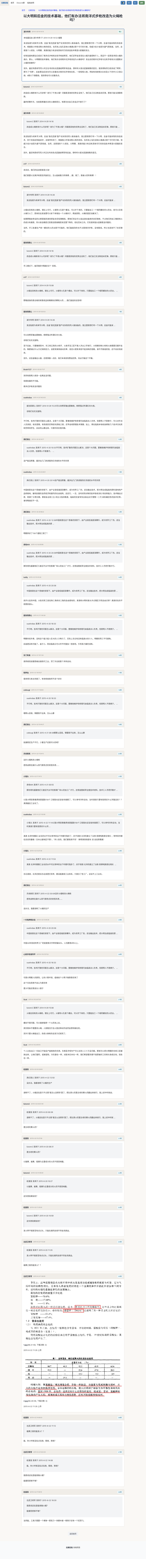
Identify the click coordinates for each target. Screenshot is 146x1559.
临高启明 (30, 3)
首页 (12, 3)
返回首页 (73, 1534)
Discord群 (21, 3)
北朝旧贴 (31, 10)
